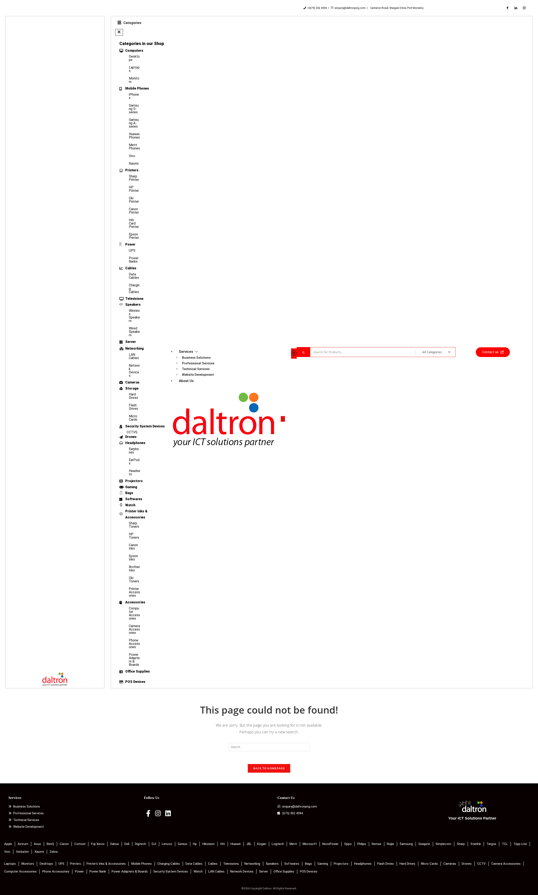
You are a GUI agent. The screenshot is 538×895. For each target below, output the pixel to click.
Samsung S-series (134, 108)
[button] (119, 32)
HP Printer (134, 189)
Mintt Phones (134, 146)
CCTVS (132, 432)
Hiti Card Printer (134, 223)
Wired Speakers (134, 331)
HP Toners (134, 535)
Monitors (134, 80)
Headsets (134, 472)
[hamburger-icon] (294, 353)
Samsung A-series (134, 123)
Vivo (132, 156)
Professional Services (198, 363)
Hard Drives (133, 396)
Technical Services (196, 369)
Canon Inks (133, 546)
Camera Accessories (134, 629)
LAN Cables (134, 356)
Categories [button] (132, 23)
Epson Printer (134, 236)
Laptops (134, 69)
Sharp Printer (134, 178)
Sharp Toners (134, 525)
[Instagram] (524, 8)
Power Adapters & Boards (134, 660)
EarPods (134, 461)
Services (186, 351)
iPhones (134, 96)
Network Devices (134, 371)
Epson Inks (133, 557)
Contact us (490, 352)
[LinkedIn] (516, 8)
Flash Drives (133, 407)
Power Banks (133, 259)
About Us (186, 381)
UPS (132, 251)
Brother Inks (134, 568)
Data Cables (134, 276)
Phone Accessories (134, 643)
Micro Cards (133, 418)
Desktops (134, 58)
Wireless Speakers (134, 316)
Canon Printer (134, 210)
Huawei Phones (134, 135)
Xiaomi (133, 163)
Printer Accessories (134, 592)
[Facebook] (507, 8)
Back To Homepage (269, 768)
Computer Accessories (134, 613)
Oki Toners (134, 579)
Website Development (198, 375)
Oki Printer (134, 200)
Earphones (134, 450)
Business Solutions (196, 358)
